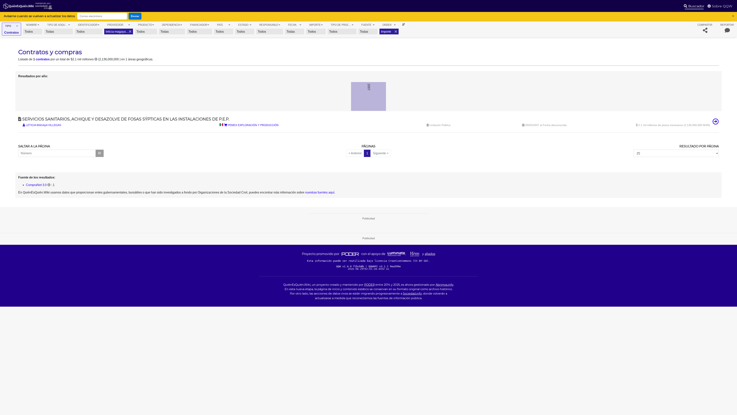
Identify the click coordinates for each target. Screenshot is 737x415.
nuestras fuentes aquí (319, 192)
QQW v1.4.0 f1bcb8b (350, 266)
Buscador (695, 6)
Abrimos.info (444, 284)
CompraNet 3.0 (36, 185)
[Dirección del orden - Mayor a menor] (404, 25)
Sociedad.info (412, 293)
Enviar (135, 16)
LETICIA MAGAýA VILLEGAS (43, 125)
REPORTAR (727, 24)
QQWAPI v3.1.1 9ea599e (384, 266)
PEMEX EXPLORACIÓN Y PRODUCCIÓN (252, 125)
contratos (43, 59)
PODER (369, 284)
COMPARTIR (704, 24)
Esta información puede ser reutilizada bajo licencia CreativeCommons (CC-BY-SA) (367, 260)
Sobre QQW (721, 6)
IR (99, 153)
